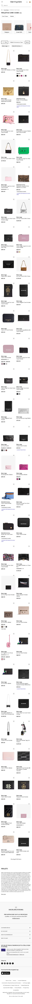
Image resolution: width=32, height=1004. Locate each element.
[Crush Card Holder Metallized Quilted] (8, 88)
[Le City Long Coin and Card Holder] (8, 119)
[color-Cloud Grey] (19, 394)
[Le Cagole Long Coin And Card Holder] (23, 147)
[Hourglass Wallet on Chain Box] (23, 554)
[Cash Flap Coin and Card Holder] (23, 701)
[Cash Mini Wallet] (23, 811)
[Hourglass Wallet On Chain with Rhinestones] (8, 701)
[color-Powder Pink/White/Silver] (17, 252)
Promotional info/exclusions (13, 954)
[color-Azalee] (21, 76)
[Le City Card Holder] (23, 610)
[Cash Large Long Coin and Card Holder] (23, 234)
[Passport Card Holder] (23, 785)
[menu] (2, 2)
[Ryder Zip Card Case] (8, 522)
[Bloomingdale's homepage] (2, 10)
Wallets (12, 16)
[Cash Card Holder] (8, 346)
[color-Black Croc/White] (4, 364)
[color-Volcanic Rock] (25, 76)
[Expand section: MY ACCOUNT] (16, 931)
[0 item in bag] (30, 2)
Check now (21, 954)
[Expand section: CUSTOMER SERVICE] (16, 928)
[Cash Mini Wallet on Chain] (8, 58)
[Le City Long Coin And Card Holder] (23, 58)
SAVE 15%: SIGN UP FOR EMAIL (16, 909)
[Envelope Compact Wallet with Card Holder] (23, 119)
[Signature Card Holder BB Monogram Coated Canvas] (23, 756)
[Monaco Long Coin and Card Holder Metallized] (8, 839)
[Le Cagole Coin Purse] (8, 641)
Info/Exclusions (16, 918)
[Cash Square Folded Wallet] (23, 583)
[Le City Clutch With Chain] (8, 147)
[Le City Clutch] (8, 434)
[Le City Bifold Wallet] (23, 463)
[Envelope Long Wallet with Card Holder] (23, 318)
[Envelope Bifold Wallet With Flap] (8, 234)
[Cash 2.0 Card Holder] (8, 318)
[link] (8, 70)
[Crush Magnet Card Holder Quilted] (8, 811)
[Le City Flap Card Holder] (8, 583)
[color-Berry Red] (6, 450)
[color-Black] (17, 76)
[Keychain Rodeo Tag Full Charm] (23, 729)
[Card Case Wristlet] (8, 492)
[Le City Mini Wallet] (8, 610)
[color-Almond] (19, 76)
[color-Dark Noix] (2, 627)
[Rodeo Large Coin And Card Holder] (23, 376)
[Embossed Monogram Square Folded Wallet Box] (23, 672)
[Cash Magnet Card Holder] (23, 291)
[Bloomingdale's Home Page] (16, 2)
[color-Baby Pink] (2, 659)
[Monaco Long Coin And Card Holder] (23, 492)
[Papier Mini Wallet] (8, 264)
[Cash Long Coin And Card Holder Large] (8, 207)
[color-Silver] (4, 450)
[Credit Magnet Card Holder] (8, 406)
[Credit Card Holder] (23, 434)
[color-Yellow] (19, 252)
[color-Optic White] (23, 76)
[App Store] (5, 973)
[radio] (17, 76)
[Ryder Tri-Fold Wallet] (23, 88)
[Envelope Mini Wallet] (8, 463)
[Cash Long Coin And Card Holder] (8, 376)
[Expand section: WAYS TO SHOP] (16, 938)
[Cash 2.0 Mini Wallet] (8, 756)
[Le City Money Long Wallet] (23, 406)
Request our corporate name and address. (16, 993)
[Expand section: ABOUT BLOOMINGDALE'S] (16, 935)
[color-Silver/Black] (6, 364)
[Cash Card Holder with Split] (23, 839)
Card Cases (5, 16)
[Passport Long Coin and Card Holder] (8, 291)
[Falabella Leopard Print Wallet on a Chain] (23, 174)
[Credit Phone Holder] (8, 729)
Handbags (6, 10)
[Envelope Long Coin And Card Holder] (8, 174)
